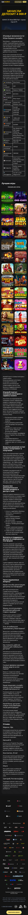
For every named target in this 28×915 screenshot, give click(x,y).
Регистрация (18, 1)
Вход (24, 1)
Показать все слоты (14, 187)
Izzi (6, 2)
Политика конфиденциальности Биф (14, 892)
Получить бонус (14, 912)
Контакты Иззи (14, 893)
